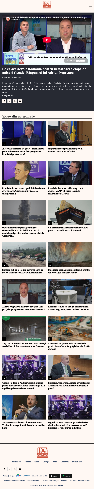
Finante (28, 461)
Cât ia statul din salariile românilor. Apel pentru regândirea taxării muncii (68, 229)
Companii (65, 461)
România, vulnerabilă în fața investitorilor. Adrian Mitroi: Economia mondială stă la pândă (69, 385)
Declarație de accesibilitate (79, 480)
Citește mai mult (9, 95)
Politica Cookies (33, 480)
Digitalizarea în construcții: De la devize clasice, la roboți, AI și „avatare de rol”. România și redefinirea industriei (68, 425)
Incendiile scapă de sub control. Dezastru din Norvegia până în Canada (69, 271)
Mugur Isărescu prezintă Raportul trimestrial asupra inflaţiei (65, 150)
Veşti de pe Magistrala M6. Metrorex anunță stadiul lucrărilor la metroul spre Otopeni (24, 345)
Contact (64, 480)
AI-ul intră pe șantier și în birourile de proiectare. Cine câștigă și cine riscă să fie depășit (69, 346)
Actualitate (16, 461)
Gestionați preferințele (50, 480)
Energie (46, 461)
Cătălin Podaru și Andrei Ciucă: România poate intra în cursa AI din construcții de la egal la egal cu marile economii (23, 385)
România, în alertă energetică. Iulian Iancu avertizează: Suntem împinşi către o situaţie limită (23, 191)
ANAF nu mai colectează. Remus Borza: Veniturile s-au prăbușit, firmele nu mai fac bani (23, 425)
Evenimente (77, 461)
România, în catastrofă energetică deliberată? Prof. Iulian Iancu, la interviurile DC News (65, 191)
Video (36, 461)
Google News (25, 476)
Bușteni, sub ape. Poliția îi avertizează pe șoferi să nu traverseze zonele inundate (22, 271)
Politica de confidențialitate (14, 480)
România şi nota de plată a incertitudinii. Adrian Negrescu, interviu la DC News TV (69, 308)
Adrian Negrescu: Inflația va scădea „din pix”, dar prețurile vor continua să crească (23, 308)
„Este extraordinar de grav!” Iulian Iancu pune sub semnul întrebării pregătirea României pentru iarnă (23, 151)
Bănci (55, 461)
